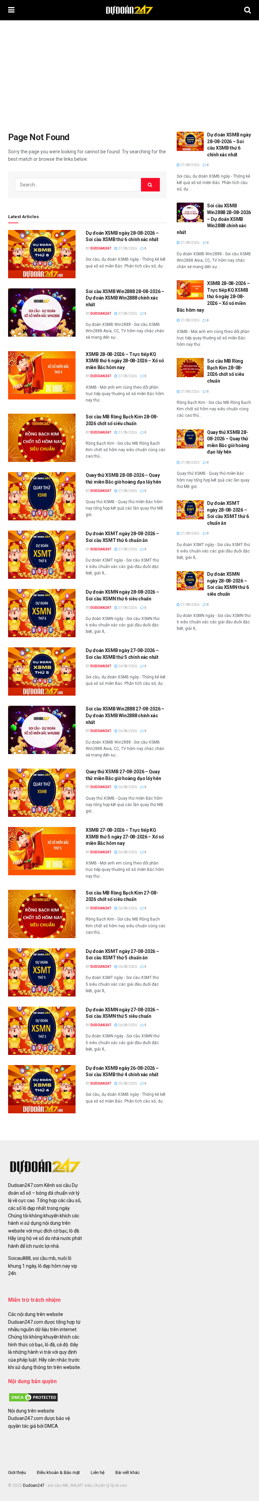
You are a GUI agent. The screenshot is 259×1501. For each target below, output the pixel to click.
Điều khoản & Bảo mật (58, 1472)
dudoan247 (100, 248)
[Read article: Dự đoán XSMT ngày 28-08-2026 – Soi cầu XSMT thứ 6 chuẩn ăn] (42, 554)
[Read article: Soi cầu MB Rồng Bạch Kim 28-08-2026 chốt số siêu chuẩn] (42, 438)
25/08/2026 (127, 1083)
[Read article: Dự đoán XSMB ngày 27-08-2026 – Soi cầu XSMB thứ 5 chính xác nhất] (42, 671)
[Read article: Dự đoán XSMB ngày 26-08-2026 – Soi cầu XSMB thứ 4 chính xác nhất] (42, 1089)
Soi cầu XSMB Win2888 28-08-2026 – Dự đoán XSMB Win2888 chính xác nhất (125, 298)
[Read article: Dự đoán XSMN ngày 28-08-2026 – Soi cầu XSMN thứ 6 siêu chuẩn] (42, 613)
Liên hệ (98, 1472)
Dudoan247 (34, 1485)
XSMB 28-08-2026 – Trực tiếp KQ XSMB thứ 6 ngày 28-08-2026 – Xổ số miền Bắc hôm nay (125, 361)
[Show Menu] (11, 10)
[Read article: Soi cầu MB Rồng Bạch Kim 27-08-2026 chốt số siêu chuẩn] (42, 914)
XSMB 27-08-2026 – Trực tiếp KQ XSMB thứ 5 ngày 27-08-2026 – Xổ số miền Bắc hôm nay (125, 836)
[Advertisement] (129, 71)
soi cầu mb (44, 1258)
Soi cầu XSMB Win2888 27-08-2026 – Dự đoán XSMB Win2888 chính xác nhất (125, 715)
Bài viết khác (127, 1472)
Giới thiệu (17, 1472)
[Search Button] (247, 10)
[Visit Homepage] (129, 10)
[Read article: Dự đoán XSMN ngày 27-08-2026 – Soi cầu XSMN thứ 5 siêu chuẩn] (42, 1031)
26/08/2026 (127, 666)
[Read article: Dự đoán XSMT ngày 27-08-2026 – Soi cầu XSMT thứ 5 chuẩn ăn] (42, 972)
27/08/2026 (127, 248)
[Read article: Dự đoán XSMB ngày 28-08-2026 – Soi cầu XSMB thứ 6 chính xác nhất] (42, 254)
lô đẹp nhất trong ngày (46, 1208)
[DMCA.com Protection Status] (33, 1396)
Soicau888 (19, 1258)
